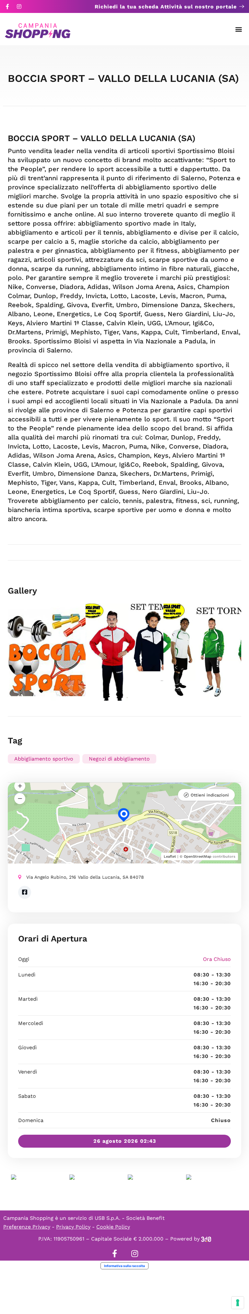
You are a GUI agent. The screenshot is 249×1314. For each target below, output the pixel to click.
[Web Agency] (206, 1239)
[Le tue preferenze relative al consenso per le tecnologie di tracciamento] (237, 1303)
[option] (47, 652)
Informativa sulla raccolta (124, 1266)
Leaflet (170, 856)
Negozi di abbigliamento (119, 759)
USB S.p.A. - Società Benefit (130, 1218)
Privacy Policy (73, 1227)
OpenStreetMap (197, 856)
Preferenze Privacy (26, 1227)
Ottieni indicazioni (210, 795)
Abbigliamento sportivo (43, 759)
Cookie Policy (113, 1227)
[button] (238, 29)
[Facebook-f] (7, 6)
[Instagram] (19, 6)
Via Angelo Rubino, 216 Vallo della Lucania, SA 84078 (85, 877)
